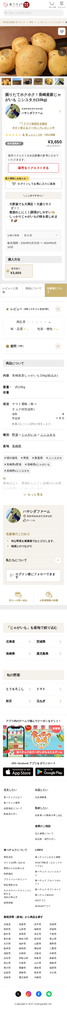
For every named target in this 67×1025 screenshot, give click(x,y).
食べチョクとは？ (13, 797)
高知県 (37, 967)
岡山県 (7, 963)
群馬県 (22, 934)
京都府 (22, 953)
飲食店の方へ (10, 814)
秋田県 (7, 929)
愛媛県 (22, 967)
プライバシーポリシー (15, 879)
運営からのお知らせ (14, 868)
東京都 (7, 939)
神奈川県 (23, 939)
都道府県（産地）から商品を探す (23, 916)
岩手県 (37, 924)
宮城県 (53, 924)
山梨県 (37, 943)
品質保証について (13, 808)
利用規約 (8, 873)
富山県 (53, 939)
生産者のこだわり (18, 534)
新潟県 (37, 939)
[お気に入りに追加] (62, 31)
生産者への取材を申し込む (49, 815)
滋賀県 (7, 953)
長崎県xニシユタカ (18, 470)
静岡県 (22, 948)
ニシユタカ (48, 434)
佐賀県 (7, 972)
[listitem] (18, 642)
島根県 (53, 958)
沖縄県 (37, 977)
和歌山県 (23, 958)
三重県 (53, 948)
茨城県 (53, 929)
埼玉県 (37, 934)
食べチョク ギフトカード (48, 889)
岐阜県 (7, 948)
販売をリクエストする (33, 167)
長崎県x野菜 (14, 464)
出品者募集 (41, 797)
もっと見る (35, 494)
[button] (33, 320)
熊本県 (37, 972)
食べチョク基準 (12, 803)
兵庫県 (53, 953)
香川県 (7, 967)
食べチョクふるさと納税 (47, 857)
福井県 (22, 943)
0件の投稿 (49, 134)
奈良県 (7, 958)
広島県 (22, 963)
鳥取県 (37, 958)
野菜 (15, 434)
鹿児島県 (23, 977)
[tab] (11, 290)
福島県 (37, 929)
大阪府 (37, 953)
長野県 (53, 943)
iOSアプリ (40, 900)
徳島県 (53, 963)
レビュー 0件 (35, 135)
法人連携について (44, 833)
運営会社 (8, 857)
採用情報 (8, 902)
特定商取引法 (10, 885)
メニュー (61, 7)
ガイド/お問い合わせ (14, 862)
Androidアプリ (42, 906)
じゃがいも (29, 434)
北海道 (7, 924)
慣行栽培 (12, 457)
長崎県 (16, 446)
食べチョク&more (44, 895)
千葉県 (53, 934)
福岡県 (53, 967)
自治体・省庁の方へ (45, 839)
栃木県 (7, 934)
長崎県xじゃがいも (38, 464)
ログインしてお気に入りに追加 (36, 183)
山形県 (22, 929)
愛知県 (37, 948)
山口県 (37, 963)
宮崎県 (7, 977)
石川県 (7, 943)
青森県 (22, 924)
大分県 (53, 972)
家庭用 (39, 457)
